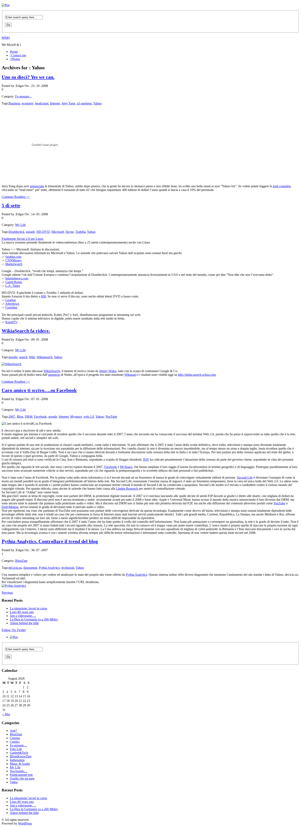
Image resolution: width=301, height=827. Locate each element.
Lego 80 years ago (22, 612)
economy (27, 103)
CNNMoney (13, 260)
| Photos (15, 59)
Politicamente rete (21, 775)
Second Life (245, 477)
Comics (15, 741)
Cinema (15, 738)
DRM (28, 416)
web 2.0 (89, 416)
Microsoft (57, 231)
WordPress (25, 823)
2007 (12, 416)
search (23, 357)
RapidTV (11, 322)
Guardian (11, 307)
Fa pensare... (23, 96)
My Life (20, 225)
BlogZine (21, 560)
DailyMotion (10, 507)
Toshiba (80, 231)
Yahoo (97, 103)
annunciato (37, 186)
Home (14, 51)
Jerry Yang (68, 103)
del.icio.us (15, 567)
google (30, 231)
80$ (43, 296)
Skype (70, 231)
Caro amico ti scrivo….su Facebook (39, 390)
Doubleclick (16, 231)
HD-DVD (43, 231)
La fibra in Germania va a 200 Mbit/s (34, 619)
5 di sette (11, 205)
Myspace (76, 416)
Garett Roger (13, 282)
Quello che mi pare (22, 778)
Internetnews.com (16, 278)
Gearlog (10, 300)
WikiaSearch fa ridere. (26, 330)
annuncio (54, 374)
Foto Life (16, 749)
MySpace (126, 467)
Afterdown (12, 303)
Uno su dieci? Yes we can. (28, 77)
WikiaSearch (52, 371)
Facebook (40, 416)
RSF (146, 459)
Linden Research (127, 488)
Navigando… (18, 771)
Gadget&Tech (19, 752)
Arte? (13, 730)
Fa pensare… (18, 745)
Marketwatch (13, 264)
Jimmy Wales (107, 371)
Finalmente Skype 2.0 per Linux (22, 238)
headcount (41, 103)
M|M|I (6, 37)
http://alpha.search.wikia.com (197, 374)
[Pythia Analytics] (14, 585)
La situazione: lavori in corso (28, 608)
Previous (7, 592)
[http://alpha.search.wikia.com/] (11, 364)
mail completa (282, 186)
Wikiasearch (44, 357)
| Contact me (18, 55)
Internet (55, 103)
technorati (67, 567)
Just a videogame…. (23, 615)
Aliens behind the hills (24, 623)
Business (14, 103)
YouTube (111, 416)
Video (14, 782)
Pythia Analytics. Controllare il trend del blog (50, 541)
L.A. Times (12, 285)
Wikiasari (130, 374)
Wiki (32, 357)
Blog (20, 416)
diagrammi (30, 567)
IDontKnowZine (21, 756)
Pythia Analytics (49, 567)
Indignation (17, 760)
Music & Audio (20, 763)
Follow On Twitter (14, 630)
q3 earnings (84, 103)
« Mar (6, 714)
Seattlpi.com (13, 256)
